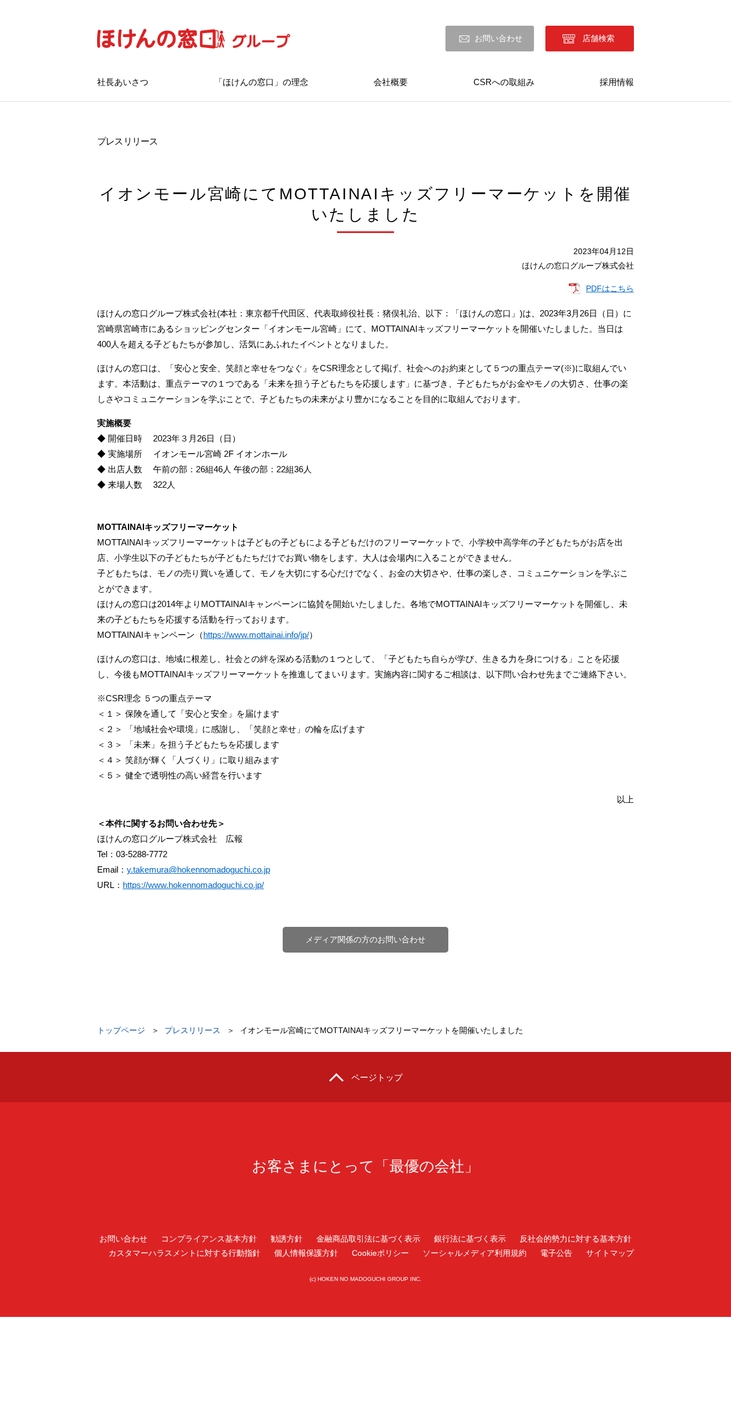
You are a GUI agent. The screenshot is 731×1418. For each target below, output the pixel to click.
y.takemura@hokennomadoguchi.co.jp (198, 869)
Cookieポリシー (380, 1253)
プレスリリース (192, 1030)
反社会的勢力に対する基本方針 (576, 1238)
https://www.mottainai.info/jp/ (256, 635)
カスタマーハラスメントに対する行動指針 (184, 1253)
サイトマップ (610, 1253)
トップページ (121, 1030)
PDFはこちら (610, 288)
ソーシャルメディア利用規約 (475, 1253)
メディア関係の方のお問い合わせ (365, 939)
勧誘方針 (287, 1238)
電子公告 (556, 1253)
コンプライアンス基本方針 (209, 1238)
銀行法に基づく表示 (470, 1238)
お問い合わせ (499, 38)
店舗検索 (598, 38)
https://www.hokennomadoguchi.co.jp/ (193, 885)
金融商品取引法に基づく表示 (368, 1238)
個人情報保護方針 (306, 1253)
